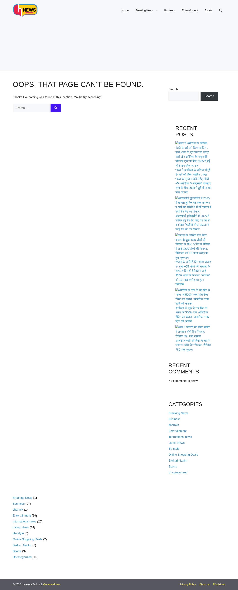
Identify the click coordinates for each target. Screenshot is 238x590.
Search (173, 89)
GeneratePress (52, 584)
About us (204, 584)
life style (173, 448)
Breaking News (144, 10)
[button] (220, 10)
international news (180, 437)
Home (125, 10)
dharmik (173, 425)
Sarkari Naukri (177, 460)
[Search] (56, 108)
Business (169, 10)
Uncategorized (177, 472)
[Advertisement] (119, 47)
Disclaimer (219, 584)
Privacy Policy (188, 584)
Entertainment (190, 10)
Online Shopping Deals (183, 454)
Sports (208, 10)
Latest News (176, 442)
